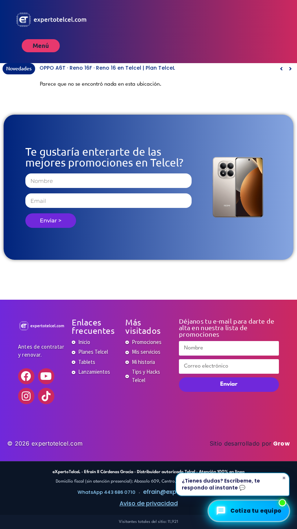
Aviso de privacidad (149, 503)
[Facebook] (26, 376)
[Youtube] (46, 376)
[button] (290, 69)
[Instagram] (26, 396)
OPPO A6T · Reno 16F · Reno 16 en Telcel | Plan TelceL (107, 67)
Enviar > (51, 220)
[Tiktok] (46, 396)
